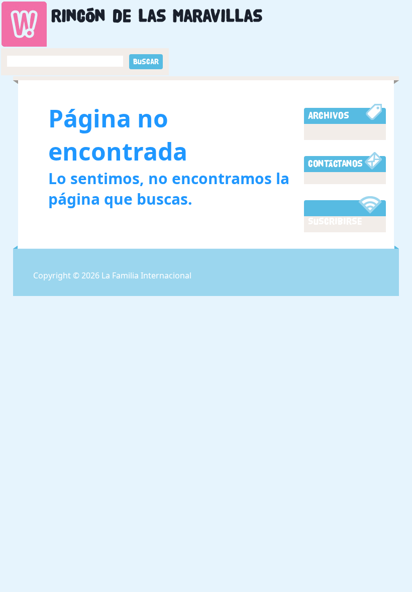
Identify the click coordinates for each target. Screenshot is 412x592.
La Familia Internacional (146, 275)
